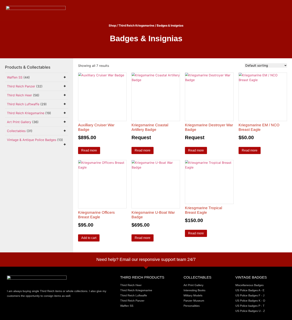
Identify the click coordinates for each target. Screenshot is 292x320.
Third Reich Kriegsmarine (136, 25)
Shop (112, 25)
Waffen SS (14, 77)
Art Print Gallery (19, 122)
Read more (89, 150)
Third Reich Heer (19, 95)
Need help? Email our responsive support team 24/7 (146, 259)
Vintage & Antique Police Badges (31, 140)
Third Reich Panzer (21, 86)
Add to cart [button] (88, 238)
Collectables (16, 131)
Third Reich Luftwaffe (23, 104)
